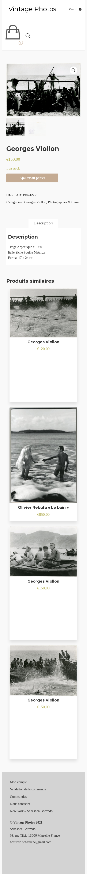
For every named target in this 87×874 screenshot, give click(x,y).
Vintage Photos (32, 9)
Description (43, 223)
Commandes (18, 796)
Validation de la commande (28, 789)
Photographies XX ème (63, 202)
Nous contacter (20, 804)
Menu (72, 9)
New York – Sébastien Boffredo (31, 811)
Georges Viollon (35, 202)
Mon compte (18, 782)
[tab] (43, 223)
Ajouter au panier (32, 178)
